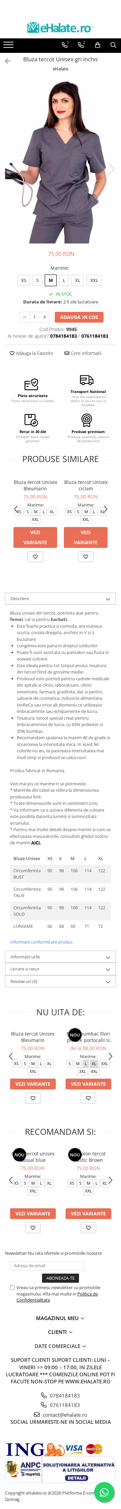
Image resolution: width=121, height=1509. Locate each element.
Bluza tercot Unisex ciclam (86, 485)
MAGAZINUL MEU (58, 1318)
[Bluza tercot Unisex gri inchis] (60, 161)
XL (77, 280)
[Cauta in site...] (113, 45)
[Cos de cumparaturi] (97, 45)
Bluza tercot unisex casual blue (32, 1156)
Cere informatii (85, 353)
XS (23, 280)
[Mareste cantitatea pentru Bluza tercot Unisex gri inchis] (45, 317)
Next (110, 169)
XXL (94, 280)
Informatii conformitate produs (41, 942)
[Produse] (9, 47)
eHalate (60, 69)
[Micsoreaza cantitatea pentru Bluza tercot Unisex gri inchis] (24, 317)
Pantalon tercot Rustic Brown (88, 1156)
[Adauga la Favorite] (35, 556)
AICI (35, 843)
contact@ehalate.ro (64, 1414)
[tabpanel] (60, 161)
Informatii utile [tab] (25, 957)
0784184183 (64, 1395)
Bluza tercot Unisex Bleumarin (35, 485)
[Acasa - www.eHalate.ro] (60, 27)
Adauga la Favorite (33, 353)
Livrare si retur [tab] (24, 969)
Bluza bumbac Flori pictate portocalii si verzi (88, 1036)
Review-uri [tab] (23, 981)
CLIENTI (58, 1331)
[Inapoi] (5, 61)
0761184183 (64, 1405)
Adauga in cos (79, 317)
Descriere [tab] (19, 598)
